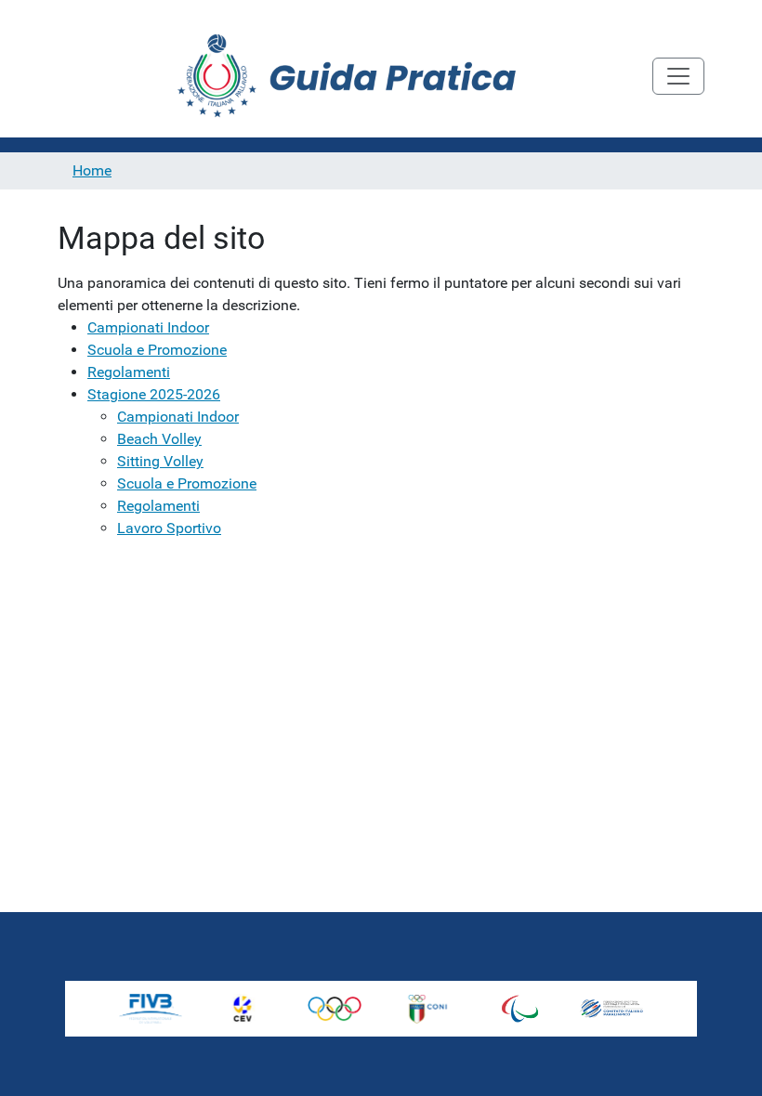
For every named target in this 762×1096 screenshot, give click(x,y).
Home (92, 170)
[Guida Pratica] (355, 76)
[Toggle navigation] (678, 76)
